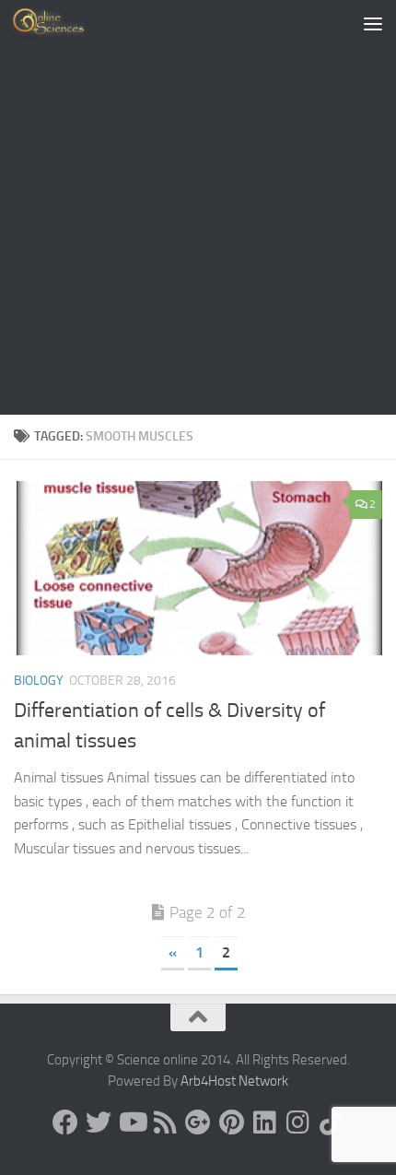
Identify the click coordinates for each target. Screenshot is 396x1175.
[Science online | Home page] (64, 23)
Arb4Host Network (234, 1081)
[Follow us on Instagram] (297, 1122)
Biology (39, 680)
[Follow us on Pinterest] (231, 1122)
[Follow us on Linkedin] (264, 1122)
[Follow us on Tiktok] (331, 1122)
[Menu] (373, 23)
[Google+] (198, 1122)
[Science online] (65, 1122)
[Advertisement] (198, 207)
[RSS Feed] (165, 1122)
